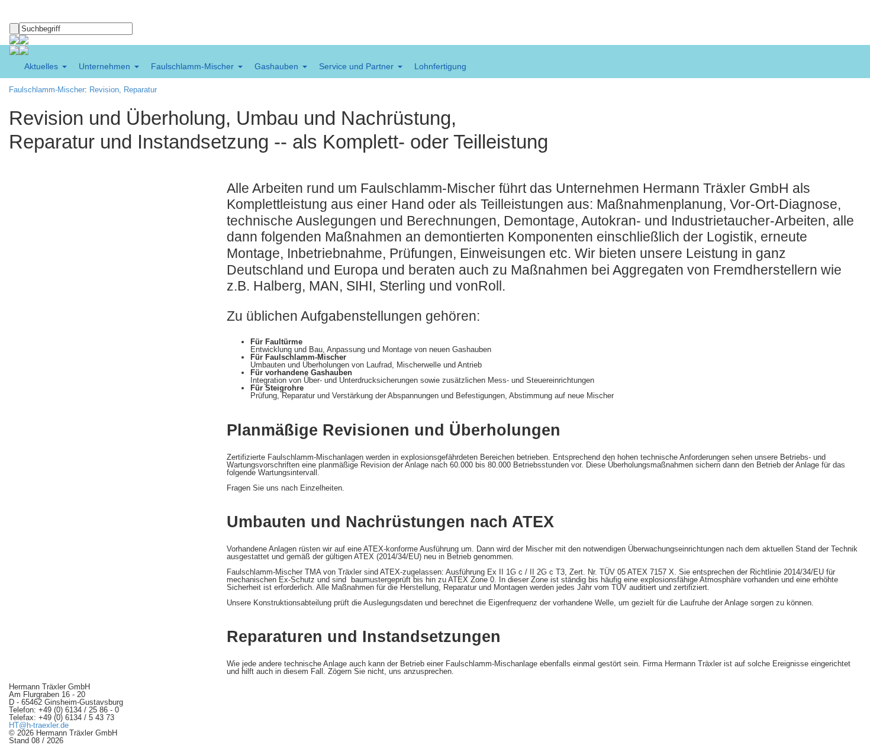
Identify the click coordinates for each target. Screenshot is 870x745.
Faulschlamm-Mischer (47, 89)
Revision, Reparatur (123, 89)
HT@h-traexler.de (39, 725)
